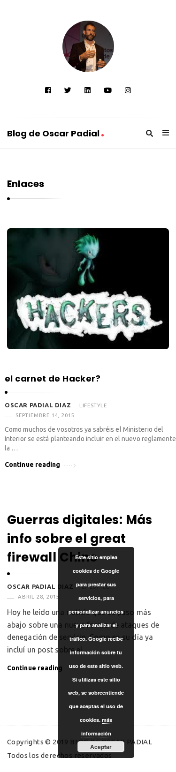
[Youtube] (108, 90)
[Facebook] (48, 90)
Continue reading (33, 464)
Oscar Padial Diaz (38, 405)
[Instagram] (128, 90)
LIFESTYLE (93, 405)
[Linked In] (87, 90)
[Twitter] (67, 90)
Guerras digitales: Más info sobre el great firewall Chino (80, 538)
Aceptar (101, 746)
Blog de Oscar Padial (54, 133)
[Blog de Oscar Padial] (88, 46)
